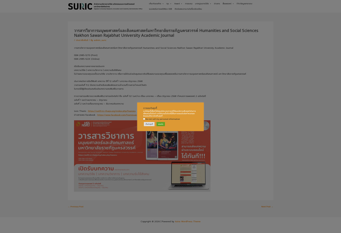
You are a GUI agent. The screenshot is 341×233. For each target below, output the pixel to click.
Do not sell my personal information (163, 118)
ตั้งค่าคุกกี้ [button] (149, 124)
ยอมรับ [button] (160, 124)
